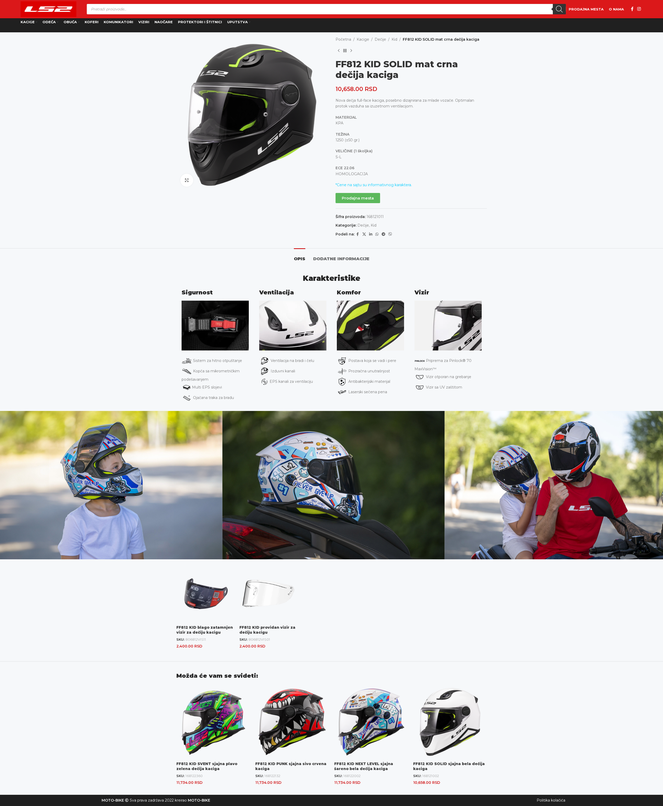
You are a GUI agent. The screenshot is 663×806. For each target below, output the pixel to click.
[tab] (299, 256)
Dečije (380, 39)
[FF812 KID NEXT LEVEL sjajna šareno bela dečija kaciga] (371, 722)
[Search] (559, 9)
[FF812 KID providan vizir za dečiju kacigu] (268, 593)
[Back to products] (345, 50)
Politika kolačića (551, 800)
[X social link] (364, 234)
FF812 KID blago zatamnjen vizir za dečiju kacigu (204, 630)
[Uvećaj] (186, 180)
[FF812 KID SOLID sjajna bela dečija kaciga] (450, 722)
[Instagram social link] (638, 9)
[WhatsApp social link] (377, 234)
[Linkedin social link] (371, 234)
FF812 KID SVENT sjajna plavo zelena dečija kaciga (206, 766)
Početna (343, 39)
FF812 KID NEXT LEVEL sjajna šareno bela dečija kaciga (363, 766)
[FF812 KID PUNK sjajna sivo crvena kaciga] (292, 722)
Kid (394, 39)
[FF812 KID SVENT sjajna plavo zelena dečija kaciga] (213, 722)
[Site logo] (48, 9)
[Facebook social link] (632, 9)
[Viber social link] (390, 234)
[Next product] (351, 50)
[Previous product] (339, 50)
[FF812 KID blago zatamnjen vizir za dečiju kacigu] (205, 593)
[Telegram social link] (383, 234)
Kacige (363, 39)
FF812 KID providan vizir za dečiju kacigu (267, 630)
